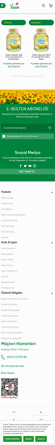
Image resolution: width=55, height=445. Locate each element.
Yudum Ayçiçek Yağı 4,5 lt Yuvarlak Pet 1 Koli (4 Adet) (13, 57)
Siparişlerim (7, 254)
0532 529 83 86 (17, 357)
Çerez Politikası (9, 321)
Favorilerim (7, 265)
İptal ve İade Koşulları (12, 332)
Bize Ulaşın (8, 373)
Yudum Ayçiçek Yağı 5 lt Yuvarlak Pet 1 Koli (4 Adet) (41, 57)
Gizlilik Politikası (9, 304)
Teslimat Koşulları (10, 327)
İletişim (4, 237)
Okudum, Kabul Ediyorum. (22, 136)
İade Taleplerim (9, 271)
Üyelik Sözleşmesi (10, 310)
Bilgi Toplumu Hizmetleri (13, 214)
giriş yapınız (14, 66)
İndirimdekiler (8, 248)
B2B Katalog (7, 226)
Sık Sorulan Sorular (12, 366)
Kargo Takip (7, 259)
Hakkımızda (7, 197)
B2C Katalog (7, 231)
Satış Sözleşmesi (9, 315)
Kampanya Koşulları (11, 338)
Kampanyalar (8, 282)
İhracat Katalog (9, 220)
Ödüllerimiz (7, 203)
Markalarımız (8, 287)
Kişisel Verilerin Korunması (14, 298)
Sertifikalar (7, 209)
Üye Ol (4, 276)
